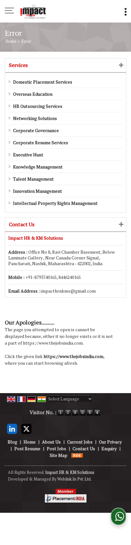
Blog (12, 442)
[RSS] (77, 455)
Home (11, 41)
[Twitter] (26, 428)
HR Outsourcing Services (37, 106)
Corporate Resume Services (40, 142)
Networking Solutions (35, 118)
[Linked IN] (12, 428)
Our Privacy (110, 442)
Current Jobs (80, 442)
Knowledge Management (38, 167)
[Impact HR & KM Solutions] (33, 11)
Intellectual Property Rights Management (55, 203)
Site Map (58, 455)
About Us (51, 442)
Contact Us (83, 448)
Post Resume (27, 448)
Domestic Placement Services (42, 82)
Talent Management (33, 179)
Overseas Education (32, 94)
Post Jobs (56, 448)
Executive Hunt (28, 155)
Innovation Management (37, 191)
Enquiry (109, 448)
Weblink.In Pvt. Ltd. (74, 479)
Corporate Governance (36, 130)
